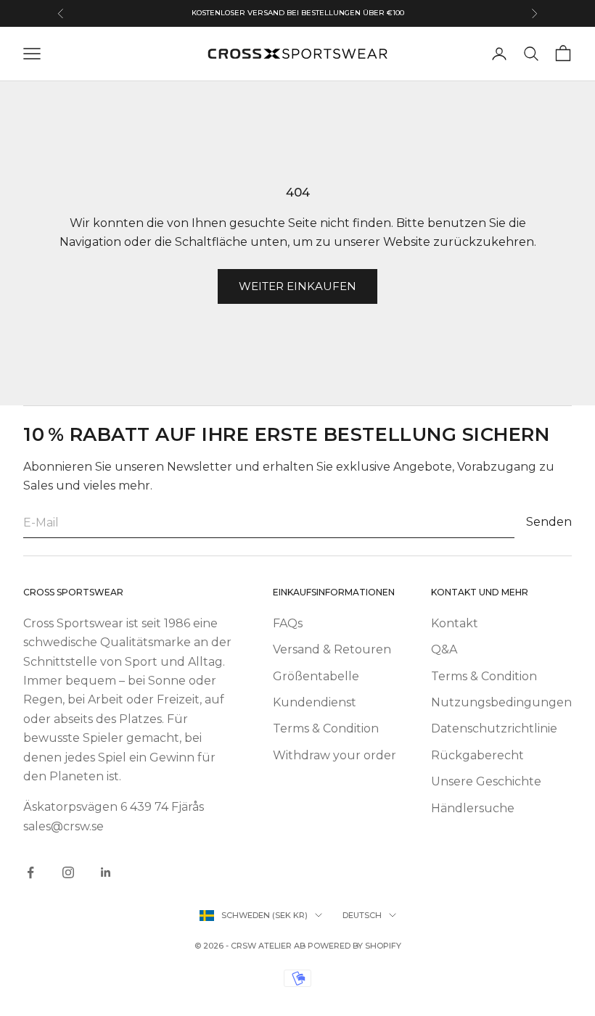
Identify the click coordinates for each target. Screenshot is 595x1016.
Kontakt (454, 623)
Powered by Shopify (354, 946)
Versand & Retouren (332, 649)
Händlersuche (472, 808)
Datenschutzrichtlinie (494, 728)
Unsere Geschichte (486, 781)
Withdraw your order (334, 755)
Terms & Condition (326, 728)
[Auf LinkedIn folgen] (106, 872)
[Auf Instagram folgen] (68, 872)
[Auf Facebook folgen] (30, 872)
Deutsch (362, 915)
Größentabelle (316, 676)
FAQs (288, 623)
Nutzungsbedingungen (501, 702)
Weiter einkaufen (297, 286)
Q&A (444, 649)
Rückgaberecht (477, 755)
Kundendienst (314, 702)
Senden (549, 522)
